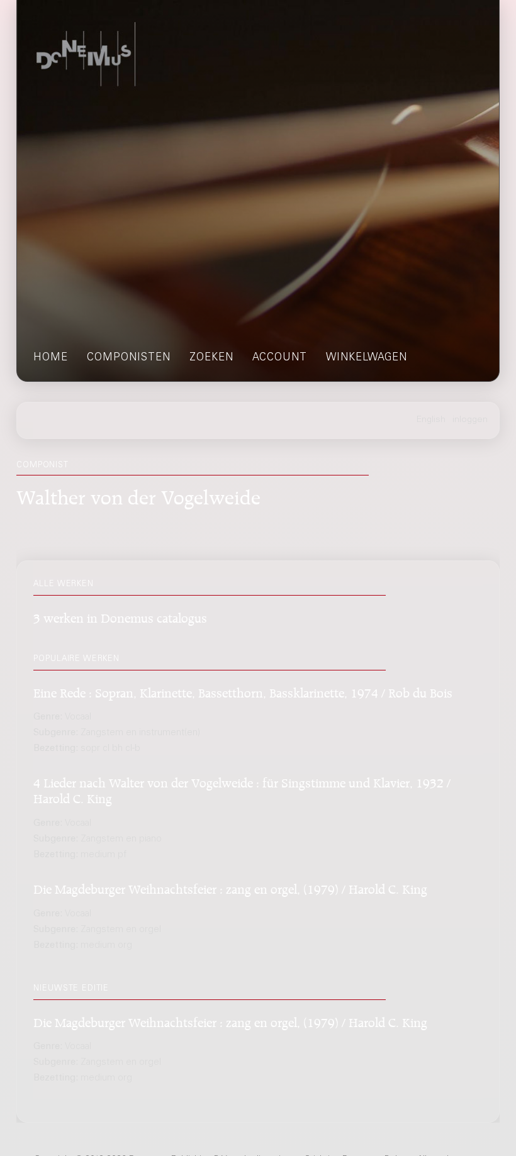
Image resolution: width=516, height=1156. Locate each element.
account (279, 358)
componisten (129, 358)
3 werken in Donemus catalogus (120, 616)
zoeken (211, 358)
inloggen (470, 420)
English (431, 420)
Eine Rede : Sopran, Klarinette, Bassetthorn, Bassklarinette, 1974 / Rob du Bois (242, 690)
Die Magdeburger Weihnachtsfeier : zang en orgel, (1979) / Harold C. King (230, 887)
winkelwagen (366, 358)
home (50, 358)
